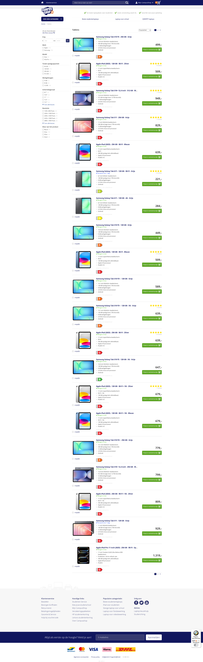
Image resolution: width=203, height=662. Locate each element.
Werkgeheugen (47, 78)
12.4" (47, 100)
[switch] (196, 645)
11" (46, 97)
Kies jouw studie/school (81, 605)
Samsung (48, 50)
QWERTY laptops (148, 19)
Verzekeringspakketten (81, 611)
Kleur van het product (50, 127)
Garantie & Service (48, 614)
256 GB (47, 71)
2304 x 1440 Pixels (50, 113)
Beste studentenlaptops (90, 19)
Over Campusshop (79, 620)
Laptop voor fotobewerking (114, 611)
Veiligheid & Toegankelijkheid (111, 657)
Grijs (47, 132)
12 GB (47, 85)
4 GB (46, 80)
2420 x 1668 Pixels (50, 118)
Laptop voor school (122, 19)
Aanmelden (154, 637)
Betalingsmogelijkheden (50, 611)
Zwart (47, 137)
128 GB (48, 69)
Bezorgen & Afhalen (49, 605)
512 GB (47, 74)
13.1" (47, 102)
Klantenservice (51, 3)
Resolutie (45, 108)
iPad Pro (47, 59)
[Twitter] (141, 603)
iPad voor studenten (111, 605)
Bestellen (45, 601)
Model (44, 54)
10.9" (47, 95)
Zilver (47, 134)
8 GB (46, 83)
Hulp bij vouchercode (49, 617)
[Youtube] (147, 603)
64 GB (47, 66)
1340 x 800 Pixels (50, 111)
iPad (46, 57)
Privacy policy (95, 657)
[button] (144, 2)
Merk (44, 45)
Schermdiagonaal (48, 90)
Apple (47, 48)
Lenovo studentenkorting (82, 617)
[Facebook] (136, 603)
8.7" (46, 92)
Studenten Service (79, 601)
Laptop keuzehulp (141, 611)
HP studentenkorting (80, 614)
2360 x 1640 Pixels (50, 116)
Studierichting (139, 614)
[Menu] (199, 630)
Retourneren (46, 608)
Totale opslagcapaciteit (50, 64)
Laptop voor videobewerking (114, 614)
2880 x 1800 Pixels (50, 121)
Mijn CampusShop (79, 608)
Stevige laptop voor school (113, 608)
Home (43, 24)
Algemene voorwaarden (81, 657)
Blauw (47, 129)
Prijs (44, 37)
